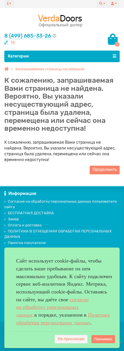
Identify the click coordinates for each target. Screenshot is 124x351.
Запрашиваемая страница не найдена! (49, 69)
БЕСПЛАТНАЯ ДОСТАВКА (31, 213)
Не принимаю (71, 339)
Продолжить (105, 169)
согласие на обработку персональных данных (52, 307)
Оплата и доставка (25, 225)
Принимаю (103, 339)
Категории (18, 56)
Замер (13, 219)
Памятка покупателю (27, 243)
